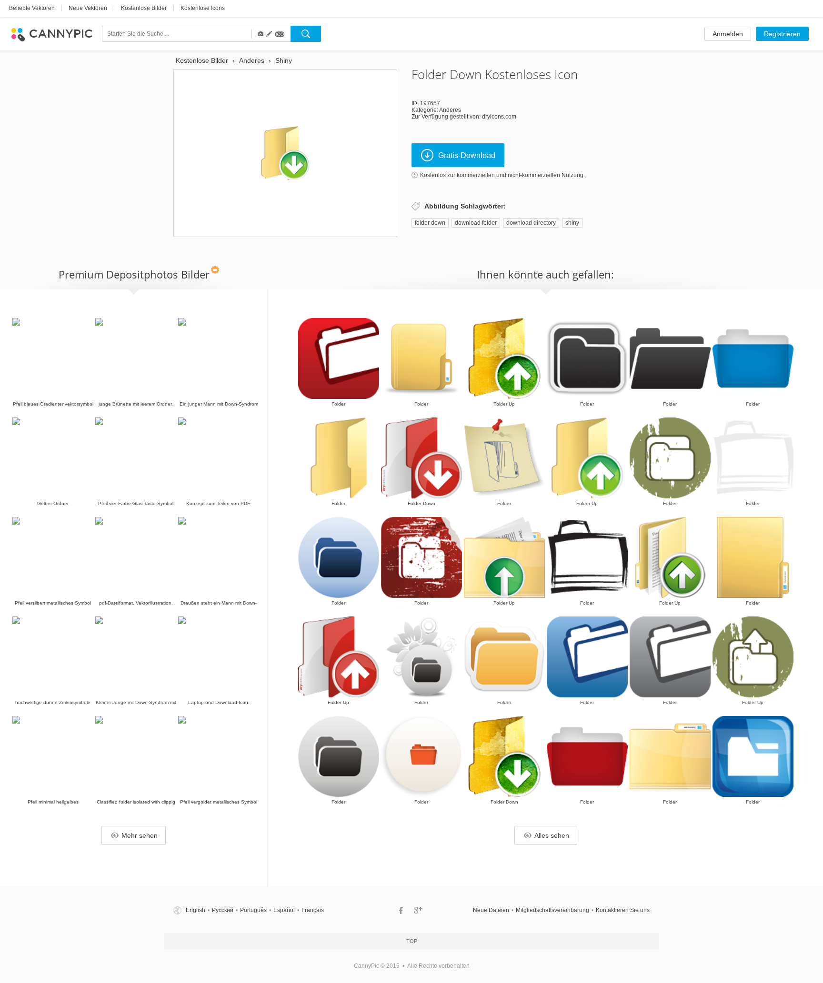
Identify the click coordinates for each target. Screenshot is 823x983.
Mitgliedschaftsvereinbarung (552, 910)
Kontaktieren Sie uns (623, 910)
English (195, 910)
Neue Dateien (491, 910)
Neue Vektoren (88, 8)
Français (312, 910)
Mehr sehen (139, 835)
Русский (222, 910)
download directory (531, 222)
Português (253, 910)
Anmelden (728, 34)
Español (284, 910)
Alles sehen (551, 835)
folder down (430, 222)
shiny (572, 222)
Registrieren (782, 34)
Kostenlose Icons (203, 8)
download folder (476, 222)
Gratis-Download (466, 155)
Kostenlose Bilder (144, 8)
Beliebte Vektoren (32, 8)
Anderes (450, 110)
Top (411, 941)
